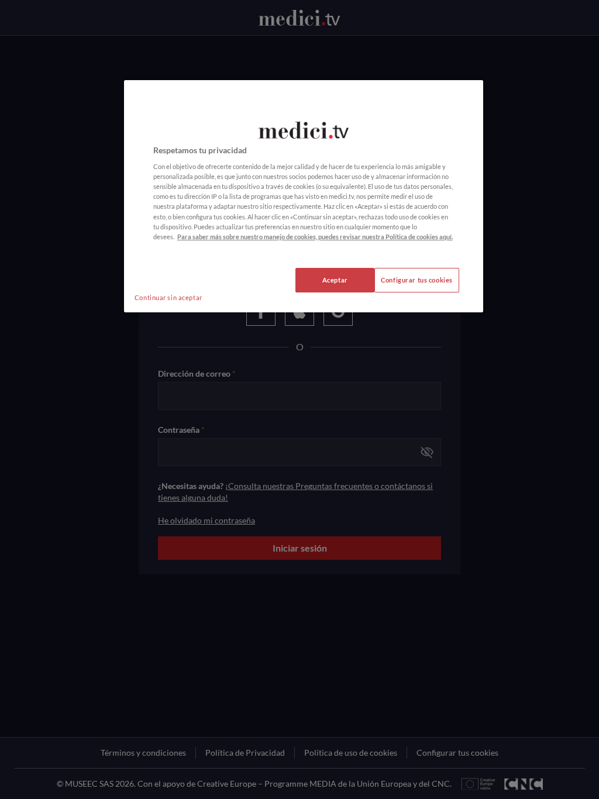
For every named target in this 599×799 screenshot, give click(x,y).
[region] (303, 196)
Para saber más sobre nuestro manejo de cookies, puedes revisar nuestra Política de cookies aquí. (315, 236)
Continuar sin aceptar (168, 297)
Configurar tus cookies (417, 280)
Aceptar (335, 280)
